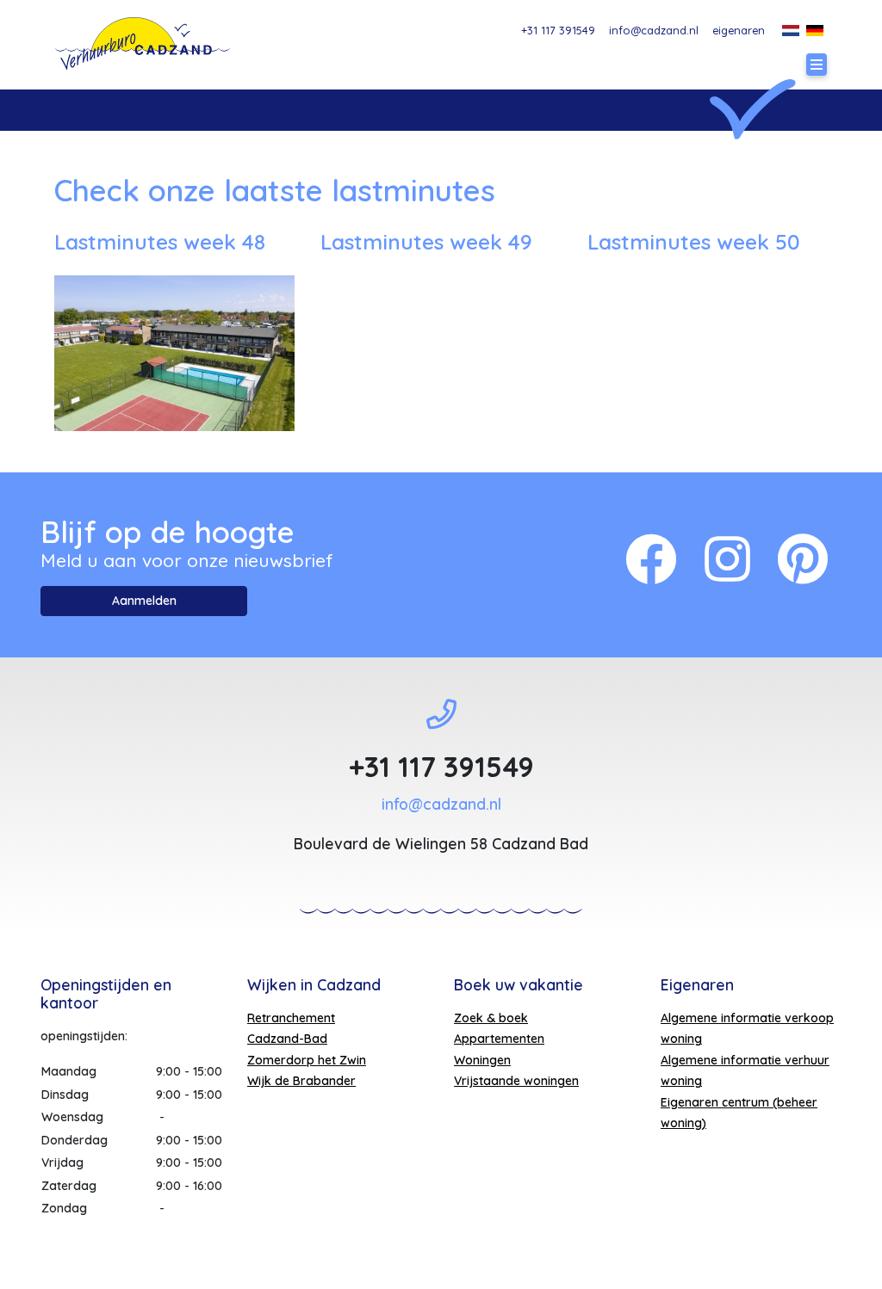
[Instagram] (727, 559)
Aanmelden (144, 600)
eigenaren (738, 30)
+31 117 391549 (558, 30)
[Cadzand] (142, 43)
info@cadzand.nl (654, 30)
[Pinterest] (803, 559)
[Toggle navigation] (816, 64)
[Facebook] (651, 559)
